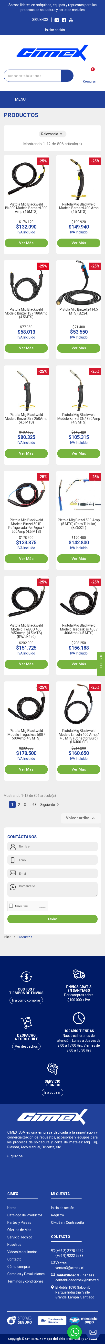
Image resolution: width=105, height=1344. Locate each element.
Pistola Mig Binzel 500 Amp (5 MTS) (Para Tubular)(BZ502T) (79, 524)
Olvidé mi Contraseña (67, 1222)
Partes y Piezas (19, 1222)
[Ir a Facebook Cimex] (64, 20)
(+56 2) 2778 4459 (69, 1251)
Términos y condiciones (25, 1281)
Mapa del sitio (54, 1339)
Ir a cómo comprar (26, 1000)
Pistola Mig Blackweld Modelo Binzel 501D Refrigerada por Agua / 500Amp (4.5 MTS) (26, 525)
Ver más (26, 243)
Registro (57, 1215)
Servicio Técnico (19, 1237)
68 (34, 805)
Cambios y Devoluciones (26, 1274)
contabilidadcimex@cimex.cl (77, 1277)
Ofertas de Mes (19, 1230)
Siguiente (50, 805)
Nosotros (14, 1245)
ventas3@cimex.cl (69, 1265)
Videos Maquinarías (22, 1252)
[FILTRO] (101, 672)
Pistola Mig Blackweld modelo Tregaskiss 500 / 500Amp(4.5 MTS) (26, 734)
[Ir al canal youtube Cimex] (71, 20)
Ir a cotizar (52, 1092)
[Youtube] (30, 1163)
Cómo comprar (19, 1267)
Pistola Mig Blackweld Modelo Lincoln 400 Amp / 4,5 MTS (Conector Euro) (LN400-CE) (79, 736)
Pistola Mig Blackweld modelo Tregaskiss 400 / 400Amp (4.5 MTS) (79, 629)
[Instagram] (10, 1163)
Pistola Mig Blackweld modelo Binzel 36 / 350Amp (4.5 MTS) (78, 418)
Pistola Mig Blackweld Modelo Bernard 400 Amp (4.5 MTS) (79, 208)
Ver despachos (26, 1046)
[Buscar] (67, 76)
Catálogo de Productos (24, 1215)
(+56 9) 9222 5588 (69, 1256)
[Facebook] (20, 1163)
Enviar (52, 919)
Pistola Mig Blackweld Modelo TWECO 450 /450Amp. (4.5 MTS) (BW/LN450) (26, 631)
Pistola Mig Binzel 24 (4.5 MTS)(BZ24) (79, 311)
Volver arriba (81, 818)
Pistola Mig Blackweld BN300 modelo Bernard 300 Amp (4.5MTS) (26, 208)
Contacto (14, 1259)
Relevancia (52, 134)
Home (12, 1208)
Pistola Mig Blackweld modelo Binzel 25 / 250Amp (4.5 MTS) (26, 418)
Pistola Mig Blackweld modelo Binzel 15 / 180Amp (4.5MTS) (26, 313)
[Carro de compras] (89, 74)
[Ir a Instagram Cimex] (56, 20)
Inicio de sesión (62, 1208)
